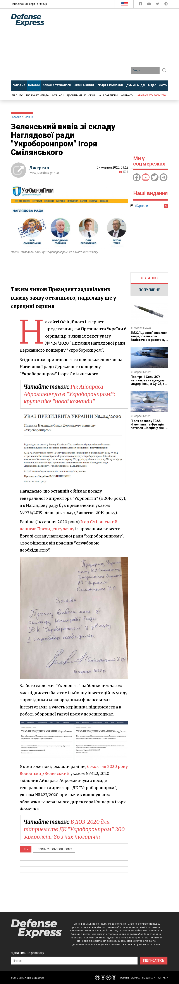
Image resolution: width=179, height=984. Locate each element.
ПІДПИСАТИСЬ (153, 960)
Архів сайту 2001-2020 (151, 95)
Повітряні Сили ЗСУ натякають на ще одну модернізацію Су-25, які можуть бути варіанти (149, 382)
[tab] (149, 278)
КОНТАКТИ (163, 978)
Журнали (58, 95)
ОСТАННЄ (149, 278)
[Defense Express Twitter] (157, 5)
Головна (16, 117)
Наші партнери (108, 95)
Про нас (17, 95)
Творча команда (37, 95)
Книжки (89, 95)
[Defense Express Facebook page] (140, 5)
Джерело (39, 167)
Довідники (74, 95)
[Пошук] (164, 70)
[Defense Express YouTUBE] (149, 5)
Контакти (127, 95)
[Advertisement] (115, 46)
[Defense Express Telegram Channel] (166, 5)
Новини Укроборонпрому (54, 849)
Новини (28, 117)
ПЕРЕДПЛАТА (148, 978)
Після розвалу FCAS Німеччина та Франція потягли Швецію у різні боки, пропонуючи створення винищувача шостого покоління (148, 429)
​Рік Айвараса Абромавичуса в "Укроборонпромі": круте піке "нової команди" (69, 394)
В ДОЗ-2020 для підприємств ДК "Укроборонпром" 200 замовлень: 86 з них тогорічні (74, 829)
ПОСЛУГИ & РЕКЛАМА (129, 978)
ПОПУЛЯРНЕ (149, 290)
